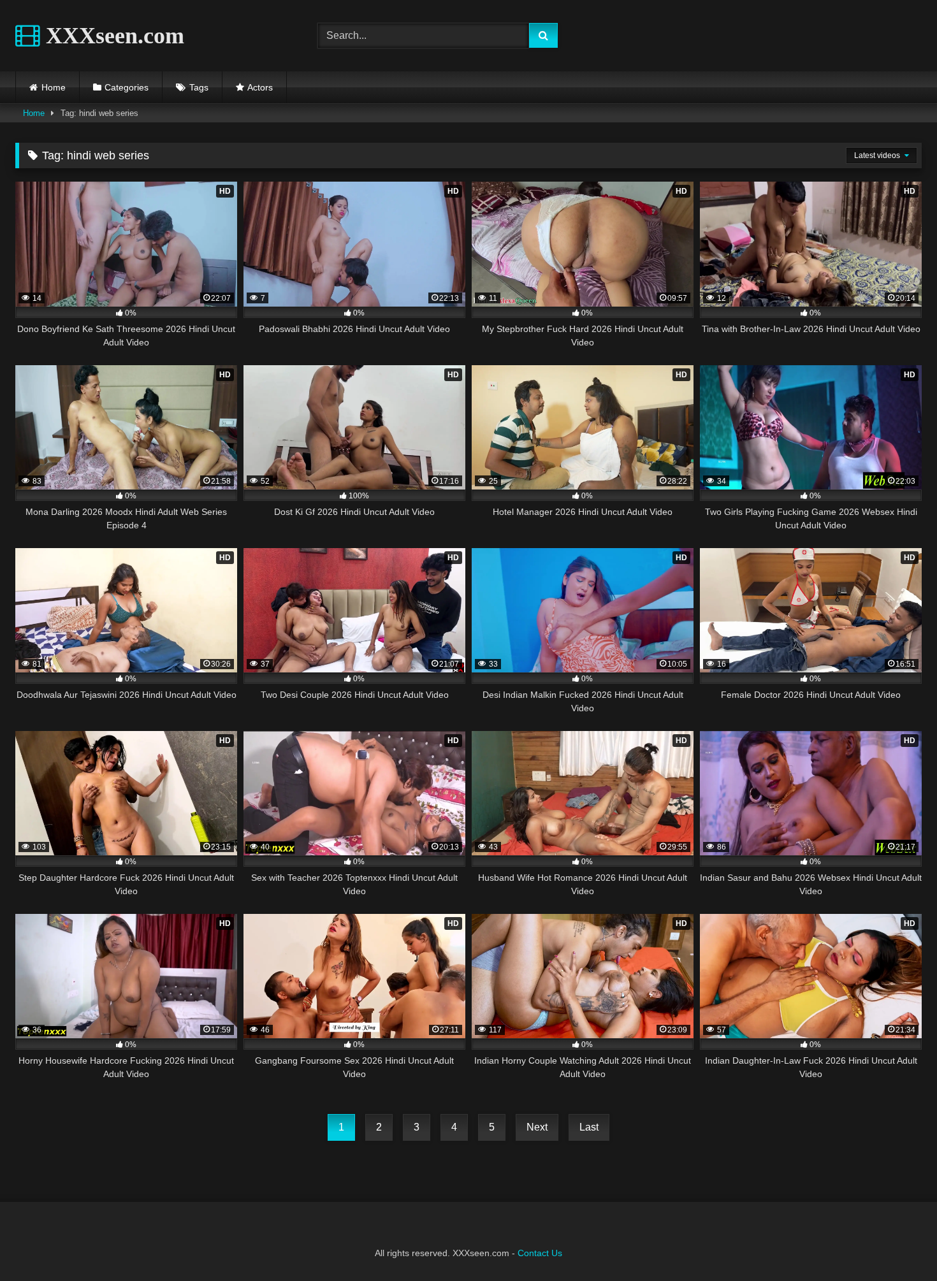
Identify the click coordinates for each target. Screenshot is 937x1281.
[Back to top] (897, 1243)
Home (53, 87)
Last (589, 1127)
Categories (127, 87)
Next (537, 1127)
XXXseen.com (112, 35)
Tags (198, 87)
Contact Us (540, 1253)
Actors (260, 87)
